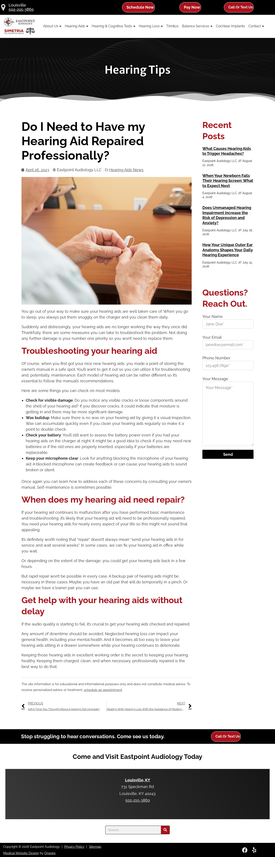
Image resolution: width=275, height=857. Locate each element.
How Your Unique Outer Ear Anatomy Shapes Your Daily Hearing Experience (227, 249)
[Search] (165, 830)
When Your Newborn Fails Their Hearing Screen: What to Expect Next (227, 180)
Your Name (212, 316)
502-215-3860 (21, 9)
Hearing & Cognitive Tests (112, 26)
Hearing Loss (149, 26)
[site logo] (19, 26)
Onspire (50, 853)
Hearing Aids (75, 26)
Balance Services (195, 26)
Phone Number (216, 358)
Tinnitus (172, 26)
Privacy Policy (74, 847)
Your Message (215, 379)
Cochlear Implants (230, 26)
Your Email (212, 337)
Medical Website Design (21, 853)
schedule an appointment (103, 690)
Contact (254, 26)
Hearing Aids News (126, 170)
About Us (50, 26)
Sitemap (95, 847)
